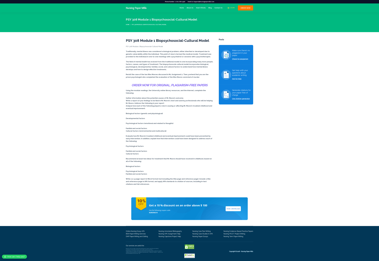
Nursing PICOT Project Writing (234, 234)
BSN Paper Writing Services (136, 234)
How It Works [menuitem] (201, 8)
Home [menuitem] (182, 8)
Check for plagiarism (240, 59)
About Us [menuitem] (190, 8)
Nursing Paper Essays (200, 236)
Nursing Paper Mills (136, 8)
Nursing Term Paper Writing (233, 236)
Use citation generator (241, 99)
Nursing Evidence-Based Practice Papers (238, 231)
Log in (232, 8)
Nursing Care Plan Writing (201, 231)
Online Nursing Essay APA (135, 231)
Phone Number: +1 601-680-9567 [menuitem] (175, 1)
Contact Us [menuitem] (218, 8)
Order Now (245, 8)
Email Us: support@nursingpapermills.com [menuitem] (201, 1)
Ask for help (236, 79)
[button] (14, 257)
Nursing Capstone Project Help (170, 236)
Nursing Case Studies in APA (202, 234)
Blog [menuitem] (210, 8)
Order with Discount (233, 209)
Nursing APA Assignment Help (169, 234)
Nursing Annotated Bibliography (170, 231)
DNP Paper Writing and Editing (137, 236)
